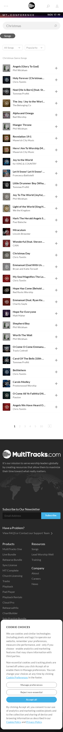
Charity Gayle (20, 303)
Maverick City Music (23, 140)
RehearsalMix (10, 607)
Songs (7, 35)
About (35, 573)
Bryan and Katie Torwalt (25, 268)
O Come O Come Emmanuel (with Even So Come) (29, 346)
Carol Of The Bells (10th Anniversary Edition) (29, 358)
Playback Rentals (12, 597)
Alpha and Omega (23, 113)
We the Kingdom (21, 210)
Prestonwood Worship (24, 385)
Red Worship (19, 116)
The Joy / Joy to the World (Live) (29, 101)
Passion (17, 397)
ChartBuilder (10, 613)
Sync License (10, 565)
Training (36, 559)
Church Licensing (12, 575)
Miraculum (19, 229)
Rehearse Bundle (12, 559)
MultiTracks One (12, 549)
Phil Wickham (20, 70)
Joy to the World (23, 159)
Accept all (31, 699)
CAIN (16, 245)
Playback (8, 586)
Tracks (6, 581)
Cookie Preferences (17, 677)
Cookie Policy (13, 721)
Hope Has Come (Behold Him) (29, 288)
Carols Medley (21, 381)
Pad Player (9, 591)
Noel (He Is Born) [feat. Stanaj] (29, 89)
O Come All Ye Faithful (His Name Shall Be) (29, 393)
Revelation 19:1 (22, 136)
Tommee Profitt (21, 93)
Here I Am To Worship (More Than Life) (29, 148)
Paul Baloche (19, 222)
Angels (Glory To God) (26, 66)
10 (41, 426)
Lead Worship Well (43, 554)
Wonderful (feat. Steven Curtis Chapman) (29, 241)
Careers (36, 578)
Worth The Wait (22, 335)
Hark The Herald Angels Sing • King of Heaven (29, 218)
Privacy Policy (34, 721)
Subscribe (50, 515)
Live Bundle (9, 554)
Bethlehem (19, 370)
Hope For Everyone (24, 311)
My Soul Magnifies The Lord (29, 276)
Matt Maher (19, 315)
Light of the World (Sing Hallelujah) (29, 206)
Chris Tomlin (19, 81)
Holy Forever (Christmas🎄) (29, 78)
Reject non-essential (31, 692)
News (35, 583)
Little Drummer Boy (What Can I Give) (29, 183)
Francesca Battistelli (23, 175)
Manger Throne (22, 124)
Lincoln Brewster (22, 233)
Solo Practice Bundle (14, 618)
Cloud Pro (8, 602)
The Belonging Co (22, 105)
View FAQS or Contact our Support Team (26, 533)
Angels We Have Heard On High (29, 405)
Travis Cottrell (20, 350)
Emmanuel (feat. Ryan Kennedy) (29, 300)
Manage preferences (31, 684)
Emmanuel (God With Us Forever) (29, 265)
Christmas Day (21, 253)
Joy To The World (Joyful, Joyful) (29, 194)
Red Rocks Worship (23, 292)
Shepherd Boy (21, 323)
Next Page (49, 426)
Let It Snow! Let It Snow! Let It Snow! (29, 171)
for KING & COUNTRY (24, 163)
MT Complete (10, 570)
